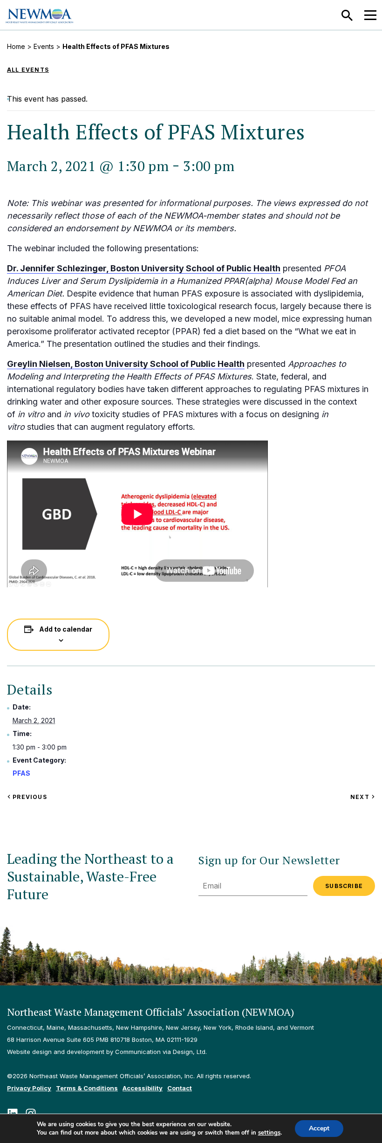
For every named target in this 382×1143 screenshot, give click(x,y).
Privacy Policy (29, 1088)
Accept (319, 1128)
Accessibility (143, 1088)
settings (269, 1133)
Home (16, 46)
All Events (28, 69)
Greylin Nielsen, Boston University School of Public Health (126, 364)
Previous (29, 796)
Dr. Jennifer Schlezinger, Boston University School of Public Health (143, 268)
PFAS (21, 773)
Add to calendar (65, 629)
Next (362, 796)
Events (44, 46)
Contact (179, 1088)
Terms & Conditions (87, 1088)
